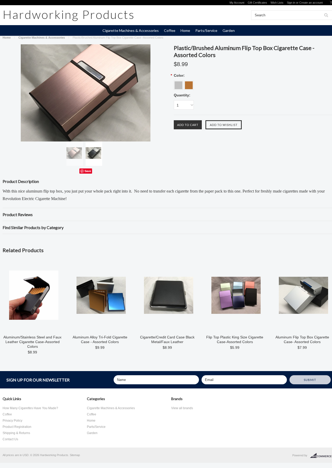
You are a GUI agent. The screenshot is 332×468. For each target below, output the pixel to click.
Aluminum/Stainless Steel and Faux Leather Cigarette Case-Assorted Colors (32, 342)
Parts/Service (206, 30)
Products (69, 14)
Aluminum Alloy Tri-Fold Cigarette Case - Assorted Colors (100, 339)
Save (88, 171)
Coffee (169, 30)
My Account (237, 2)
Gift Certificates (257, 2)
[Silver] (179, 83)
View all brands (182, 408)
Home (185, 30)
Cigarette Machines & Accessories (130, 30)
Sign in (291, 2)
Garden (229, 30)
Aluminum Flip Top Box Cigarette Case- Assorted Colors (302, 339)
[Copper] (188, 83)
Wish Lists (277, 2)
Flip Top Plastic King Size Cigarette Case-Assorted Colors (234, 339)
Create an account (311, 2)
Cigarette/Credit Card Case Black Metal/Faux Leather (167, 339)
